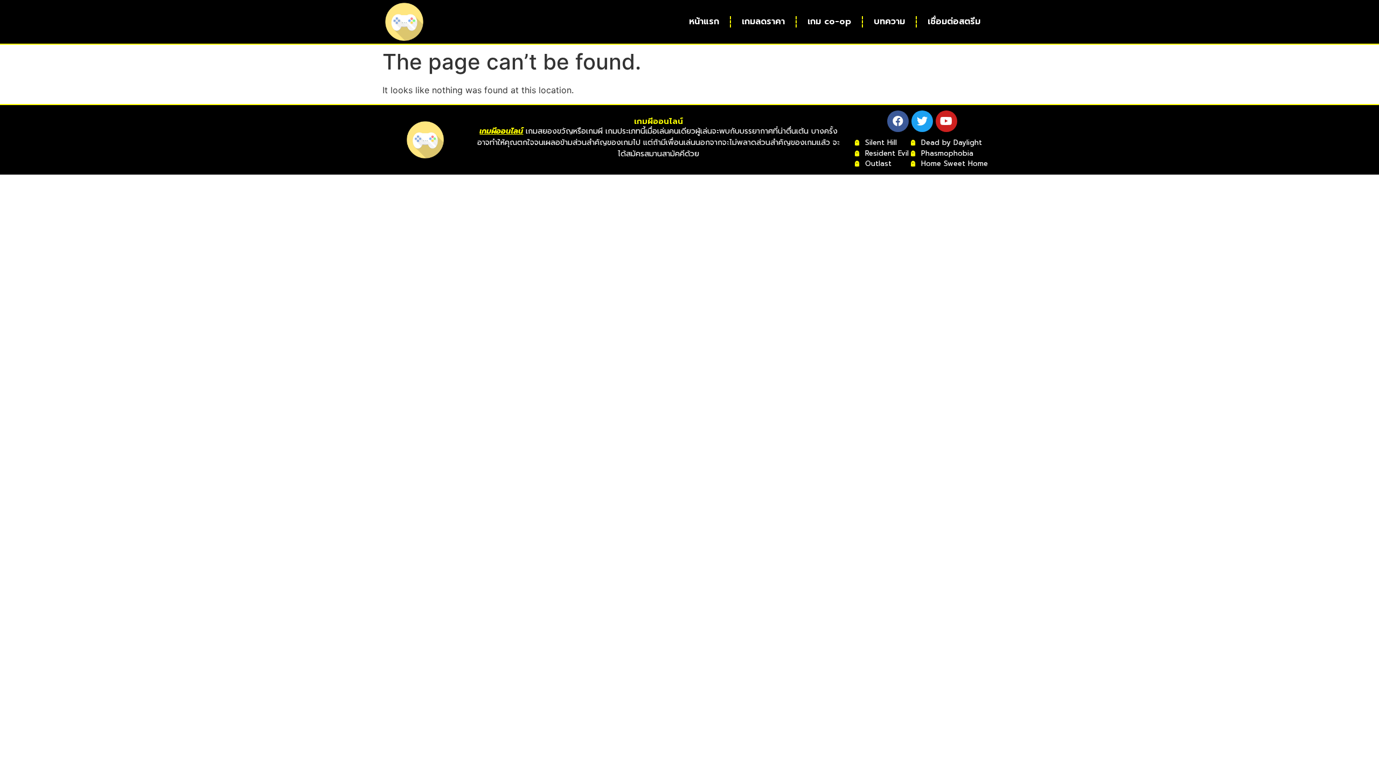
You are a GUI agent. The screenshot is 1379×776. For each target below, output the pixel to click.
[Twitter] (922, 121)
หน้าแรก (704, 21)
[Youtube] (946, 121)
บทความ (889, 21)
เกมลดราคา (763, 21)
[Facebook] (898, 121)
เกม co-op (829, 21)
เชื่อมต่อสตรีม (954, 21)
